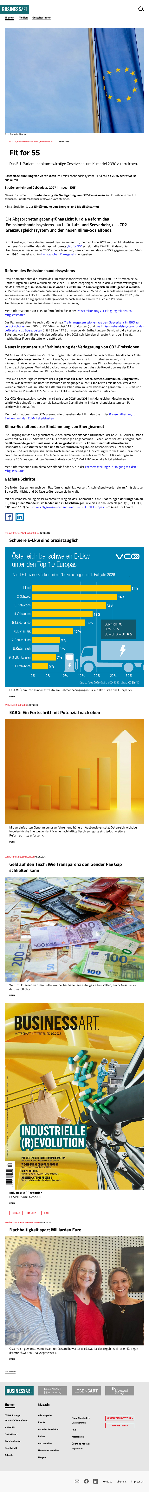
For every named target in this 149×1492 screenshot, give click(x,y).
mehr (12, 696)
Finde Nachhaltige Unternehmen (81, 1420)
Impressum (137, 1481)
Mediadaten (78, 1436)
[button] (12, 17)
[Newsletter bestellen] (77, 1481)
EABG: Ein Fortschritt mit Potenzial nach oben (54, 712)
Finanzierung (11, 1434)
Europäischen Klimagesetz (58, 254)
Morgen (42, 1457)
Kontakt (107, 1481)
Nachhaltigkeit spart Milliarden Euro (45, 1229)
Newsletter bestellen (48, 1450)
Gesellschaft (11, 1448)
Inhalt (16, 1213)
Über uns (121, 1481)
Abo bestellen (45, 1443)
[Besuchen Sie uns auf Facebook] (86, 1481)
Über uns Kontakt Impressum (80, 1446)
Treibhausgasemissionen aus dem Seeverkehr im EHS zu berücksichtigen (72, 324)
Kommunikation (13, 1441)
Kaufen (31, 1213)
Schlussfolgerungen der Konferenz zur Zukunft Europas (67, 507)
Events (41, 1422)
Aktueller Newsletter (48, 1429)
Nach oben (10, 1371)
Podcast (42, 1436)
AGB (74, 1429)
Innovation (10, 1427)
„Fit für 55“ (74, 246)
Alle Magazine (45, 1415)
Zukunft (9, 1455)
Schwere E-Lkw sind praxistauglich (44, 540)
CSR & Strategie (12, 1415)
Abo (46, 1213)
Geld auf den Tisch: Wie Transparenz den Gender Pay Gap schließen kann (65, 867)
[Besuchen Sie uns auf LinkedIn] (95, 1481)
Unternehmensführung (16, 1420)
